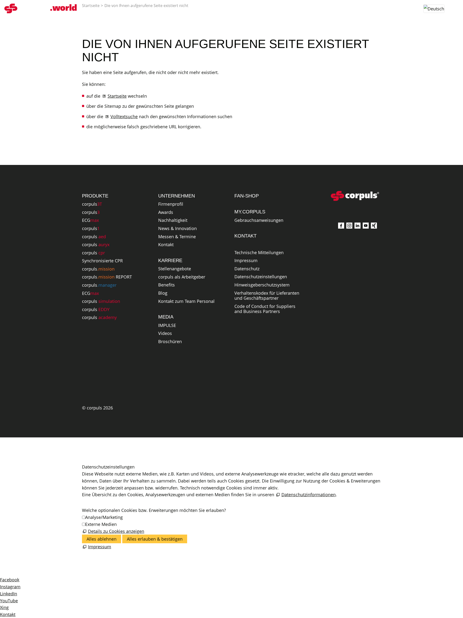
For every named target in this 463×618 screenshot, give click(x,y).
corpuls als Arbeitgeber (181, 277)
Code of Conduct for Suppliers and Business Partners (264, 309)
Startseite (117, 96)
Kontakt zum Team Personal (186, 301)
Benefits (166, 285)
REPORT (107, 277)
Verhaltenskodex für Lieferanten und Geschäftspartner (266, 296)
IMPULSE (167, 325)
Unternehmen (234, 8)
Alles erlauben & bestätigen (155, 539)
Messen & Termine (177, 236)
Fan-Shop (300, 8)
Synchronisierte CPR (102, 261)
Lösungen (165, 8)
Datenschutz (246, 269)
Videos (165, 333)
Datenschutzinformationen (308, 494)
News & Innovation (177, 228)
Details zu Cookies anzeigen (116, 531)
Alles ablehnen (101, 539)
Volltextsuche (124, 116)
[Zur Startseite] (40, 8)
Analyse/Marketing (104, 517)
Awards (165, 212)
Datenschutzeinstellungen (260, 276)
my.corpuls (338, 8)
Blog (162, 293)
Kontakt (166, 244)
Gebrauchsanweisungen (258, 220)
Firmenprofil (170, 204)
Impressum (246, 260)
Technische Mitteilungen (259, 252)
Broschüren (170, 341)
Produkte (129, 8)
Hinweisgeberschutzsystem (262, 285)
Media (197, 8)
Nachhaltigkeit (172, 220)
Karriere (272, 8)
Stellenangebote (174, 269)
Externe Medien (101, 524)
